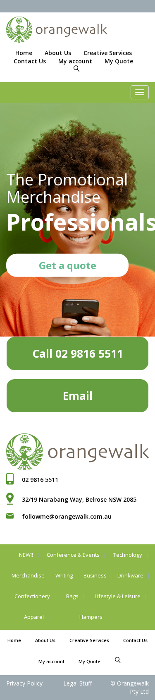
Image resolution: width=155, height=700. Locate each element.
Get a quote (67, 265)
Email (78, 395)
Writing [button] (64, 575)
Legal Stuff (77, 683)
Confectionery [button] (32, 596)
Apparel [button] (34, 617)
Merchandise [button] (28, 575)
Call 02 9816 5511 (77, 353)
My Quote (119, 61)
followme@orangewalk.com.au (67, 516)
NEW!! (26, 554)
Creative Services (107, 53)
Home (23, 53)
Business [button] (95, 575)
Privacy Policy (24, 683)
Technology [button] (127, 554)
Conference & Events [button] (73, 554)
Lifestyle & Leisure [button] (118, 596)
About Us (58, 53)
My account (75, 61)
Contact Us (30, 61)
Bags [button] (72, 596)
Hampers (91, 617)
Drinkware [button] (130, 575)
